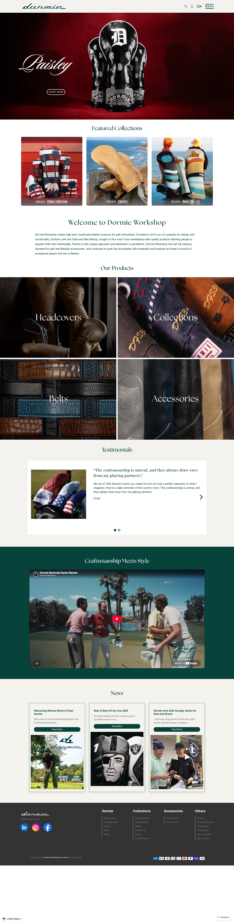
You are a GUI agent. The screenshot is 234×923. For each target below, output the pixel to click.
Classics (117, 201)
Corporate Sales (111, 822)
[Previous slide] (33, 497)
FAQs (106, 834)
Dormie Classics (142, 838)
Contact (107, 826)
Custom (200, 818)
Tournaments (202, 826)
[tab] (114, 530)
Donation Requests (205, 822)
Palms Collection (52, 201)
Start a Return (203, 838)
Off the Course (172, 822)
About (106, 830)
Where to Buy (110, 818)
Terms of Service (204, 834)
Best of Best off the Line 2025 (111, 710)
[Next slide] (201, 497)
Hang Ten (182, 201)
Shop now (56, 92)
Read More (57, 729)
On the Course (172, 818)
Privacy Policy (203, 830)
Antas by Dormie (142, 818)
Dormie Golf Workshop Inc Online (55, 857)
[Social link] (24, 827)
